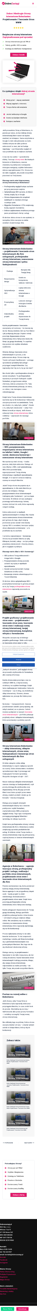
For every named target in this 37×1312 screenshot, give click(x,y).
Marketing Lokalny (6, 1291)
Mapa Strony (5, 1280)
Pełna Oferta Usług (7, 1272)
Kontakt (3, 1257)
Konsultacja (22, 1309)
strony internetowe (21, 413)
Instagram (4, 1263)
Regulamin (4, 1277)
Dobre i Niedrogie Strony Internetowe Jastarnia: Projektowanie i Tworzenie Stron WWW (18, 1085)
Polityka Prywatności (8, 1274)
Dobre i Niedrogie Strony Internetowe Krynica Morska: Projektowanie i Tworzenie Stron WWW (18, 1062)
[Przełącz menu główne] (33, 3)
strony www (19, 159)
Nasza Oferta (7, 1309)
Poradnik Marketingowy (8, 1289)
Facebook (3, 1260)
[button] (18, 55)
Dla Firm (3, 1294)
